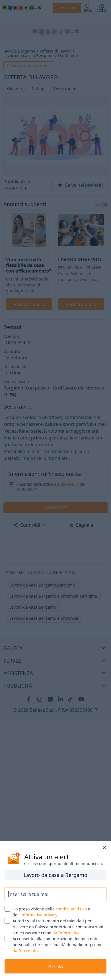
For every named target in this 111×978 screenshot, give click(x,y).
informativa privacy (38, 915)
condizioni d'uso (71, 909)
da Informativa (66, 932)
